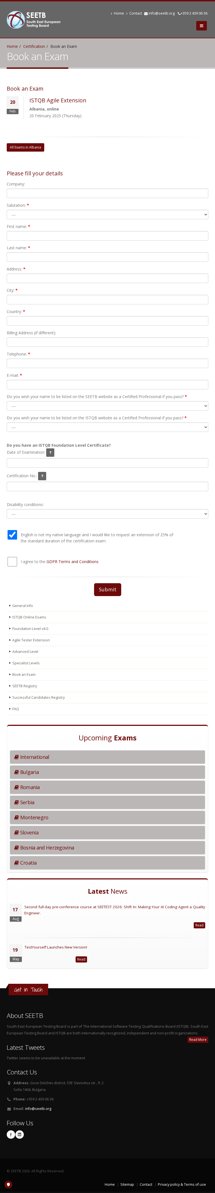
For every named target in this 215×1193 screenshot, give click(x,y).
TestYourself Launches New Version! (56, 947)
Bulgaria (29, 772)
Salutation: (18, 205)
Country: (16, 311)
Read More (198, 1039)
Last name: (18, 247)
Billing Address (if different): (31, 332)
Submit (107, 589)
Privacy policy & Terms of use (182, 1184)
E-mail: (14, 375)
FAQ (15, 709)
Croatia (27, 862)
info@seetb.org (162, 13)
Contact (135, 13)
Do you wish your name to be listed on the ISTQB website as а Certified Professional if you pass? (97, 417)
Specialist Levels (26, 663)
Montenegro (33, 817)
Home (119, 13)
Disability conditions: (25, 504)
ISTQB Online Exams (29, 617)
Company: (16, 184)
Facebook (11, 1134)
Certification (34, 46)
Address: (16, 269)
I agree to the (60, 561)
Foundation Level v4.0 (30, 628)
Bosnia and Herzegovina (46, 847)
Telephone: (18, 354)
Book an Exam (24, 674)
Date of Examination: (26, 452)
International (34, 757)
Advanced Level (25, 651)
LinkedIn (19, 1134)
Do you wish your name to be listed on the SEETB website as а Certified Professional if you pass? (97, 396)
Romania (29, 787)
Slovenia (28, 832)
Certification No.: (22, 475)
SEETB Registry (24, 686)
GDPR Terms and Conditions (72, 561)
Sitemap (127, 1184)
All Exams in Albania (25, 147)
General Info (22, 605)
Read (199, 925)
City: (12, 290)
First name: (18, 226)
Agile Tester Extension (31, 640)
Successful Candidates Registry (38, 697)
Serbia (26, 802)
